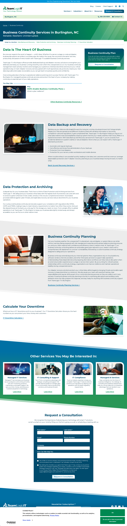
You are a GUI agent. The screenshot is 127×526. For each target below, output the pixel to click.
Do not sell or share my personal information (112, 520)
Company (40, 445)
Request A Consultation (114, 11)
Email (39, 437)
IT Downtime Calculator (85, 42)
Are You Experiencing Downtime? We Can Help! (63, 1)
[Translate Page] (116, 6)
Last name (68, 430)
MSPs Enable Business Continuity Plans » (46, 89)
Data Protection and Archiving (46, 42)
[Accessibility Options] (119, 6)
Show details (26, 520)
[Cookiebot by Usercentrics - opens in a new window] (11, 522)
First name (41, 430)
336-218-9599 (105, 16)
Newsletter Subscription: (63, 504)
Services (67, 11)
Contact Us (118, 16)
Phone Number (69, 437)
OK (113, 512)
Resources (98, 11)
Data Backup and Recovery (26, 42)
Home (5, 25)
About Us (88, 11)
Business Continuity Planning (66, 42)
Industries (77, 11)
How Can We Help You (45, 452)
